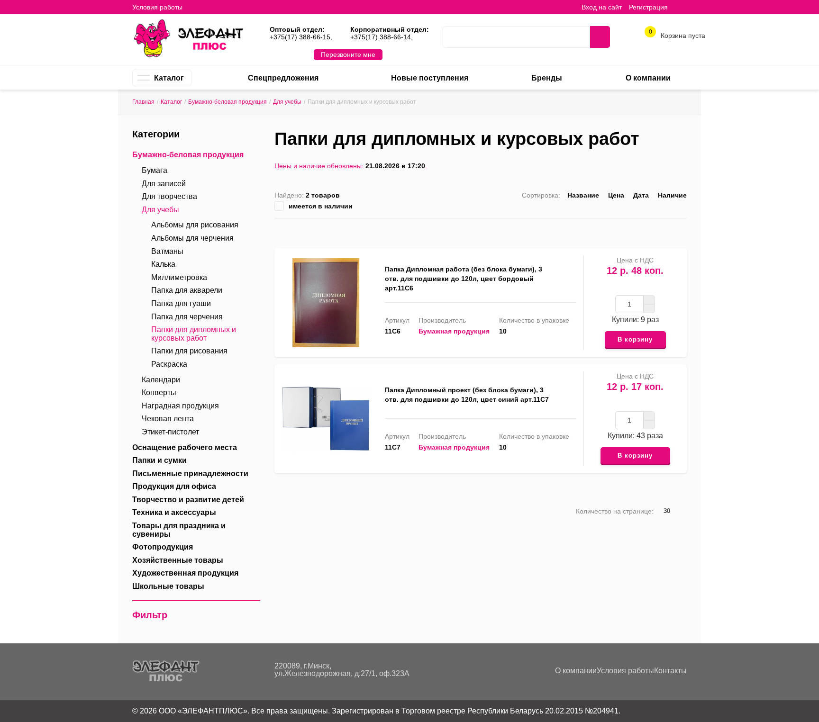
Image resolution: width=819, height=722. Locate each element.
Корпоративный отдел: (389, 29)
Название (583, 195)
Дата (641, 195)
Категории (156, 134)
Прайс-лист (683, 231)
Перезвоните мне (348, 54)
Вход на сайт (602, 7)
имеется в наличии (321, 206)
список (653, 231)
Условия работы (157, 7)
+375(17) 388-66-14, (381, 37)
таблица (668, 231)
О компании (576, 671)
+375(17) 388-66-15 (300, 37)
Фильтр (149, 615)
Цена (616, 195)
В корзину (635, 339)
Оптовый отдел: (297, 29)
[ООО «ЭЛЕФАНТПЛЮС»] (188, 37)
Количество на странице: (615, 511)
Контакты (670, 671)
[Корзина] (682, 6)
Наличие (672, 195)
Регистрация (648, 7)
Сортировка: (541, 195)
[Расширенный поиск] (575, 37)
